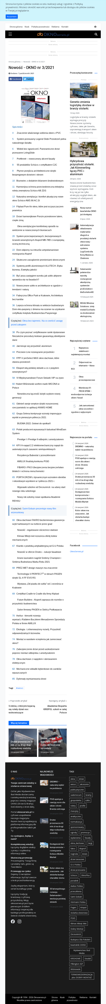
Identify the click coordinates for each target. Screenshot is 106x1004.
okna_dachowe (77, 843)
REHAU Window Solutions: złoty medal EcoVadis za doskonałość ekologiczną (87, 309)
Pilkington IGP (77, 964)
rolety (73, 805)
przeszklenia (76, 891)
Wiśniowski (75, 969)
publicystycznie (77, 789)
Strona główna (16, 27)
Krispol (83, 907)
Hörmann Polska (78, 902)
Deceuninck (76, 934)
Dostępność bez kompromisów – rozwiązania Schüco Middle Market (57, 850)
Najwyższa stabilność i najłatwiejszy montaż (80, 351)
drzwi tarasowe (77, 859)
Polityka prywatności (40, 27)
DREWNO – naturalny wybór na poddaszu (57, 785)
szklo (87, 800)
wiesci (20, 688)
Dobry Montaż (77, 929)
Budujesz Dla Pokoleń (80, 939)
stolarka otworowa (79, 912)
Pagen (73, 907)
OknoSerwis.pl (76, 551)
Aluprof (82, 848)
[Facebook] (13, 922)
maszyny (74, 811)
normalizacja (76, 821)
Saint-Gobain (76, 896)
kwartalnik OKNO (78, 945)
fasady (88, 838)
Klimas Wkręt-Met (79, 923)
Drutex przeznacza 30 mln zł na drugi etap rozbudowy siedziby (57, 826)
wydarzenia (76, 838)
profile (82, 805)
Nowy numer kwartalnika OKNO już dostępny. (88, 211)
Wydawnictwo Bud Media (81, 951)
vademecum (76, 795)
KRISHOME (75, 958)
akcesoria (84, 784)
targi (90, 843)
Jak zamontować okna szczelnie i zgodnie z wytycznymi (82, 408)
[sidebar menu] (10, 34)
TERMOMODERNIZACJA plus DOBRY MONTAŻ (81, 976)
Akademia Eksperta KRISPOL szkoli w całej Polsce (55, 709)
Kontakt (65, 27)
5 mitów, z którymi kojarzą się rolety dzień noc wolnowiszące (22, 709)
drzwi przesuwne (78, 870)
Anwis (84, 854)
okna (73, 779)
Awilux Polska (77, 886)
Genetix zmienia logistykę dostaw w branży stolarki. (82, 105)
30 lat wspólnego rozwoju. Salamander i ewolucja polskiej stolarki (58, 895)
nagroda (74, 854)
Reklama (55, 27)
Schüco (74, 875)
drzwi (81, 779)
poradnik (74, 880)
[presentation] (9, 743)
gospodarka (76, 800)
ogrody (74, 832)
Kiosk (27, 27)
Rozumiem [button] (12, 16)
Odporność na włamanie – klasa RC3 (82, 365)
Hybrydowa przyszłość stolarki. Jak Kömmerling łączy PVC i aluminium (82, 167)
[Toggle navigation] (96, 34)
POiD (73, 918)
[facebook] (95, 26)
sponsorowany (77, 827)
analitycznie (76, 816)
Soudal (88, 958)
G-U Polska (75, 864)
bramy (88, 795)
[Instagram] (19, 922)
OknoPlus (85, 875)
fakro (73, 848)
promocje (85, 832)
